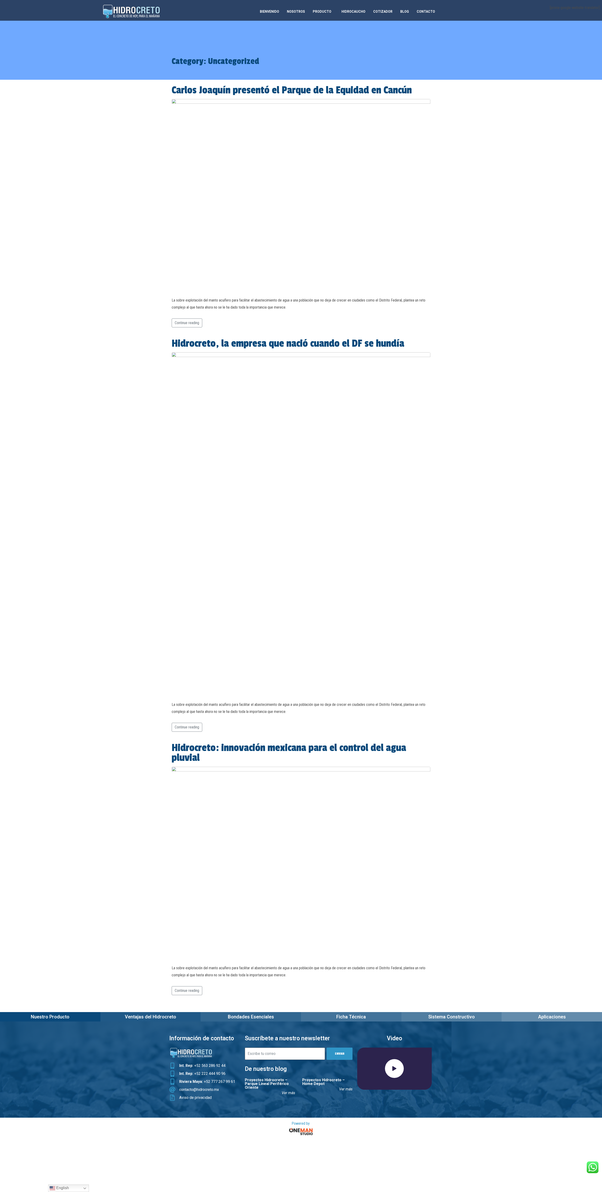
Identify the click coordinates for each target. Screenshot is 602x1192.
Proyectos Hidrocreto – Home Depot (323, 1082)
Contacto (426, 11)
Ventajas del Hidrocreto (150, 1017)
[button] (394, 1068)
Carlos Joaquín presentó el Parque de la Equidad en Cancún (292, 90)
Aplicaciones (552, 1017)
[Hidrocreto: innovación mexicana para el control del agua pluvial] (301, 863)
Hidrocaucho (353, 11)
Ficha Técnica (351, 1017)
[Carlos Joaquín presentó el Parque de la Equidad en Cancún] (301, 196)
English (62, 1188)
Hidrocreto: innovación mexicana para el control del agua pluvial (289, 753)
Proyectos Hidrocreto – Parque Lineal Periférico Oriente (267, 1084)
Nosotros (296, 11)
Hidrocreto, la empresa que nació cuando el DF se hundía (288, 343)
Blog (404, 11)
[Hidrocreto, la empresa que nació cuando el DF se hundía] (301, 524)
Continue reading (187, 323)
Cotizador (382, 11)
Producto (322, 11)
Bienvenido (269, 11)
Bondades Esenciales (251, 1017)
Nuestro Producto (50, 1017)
